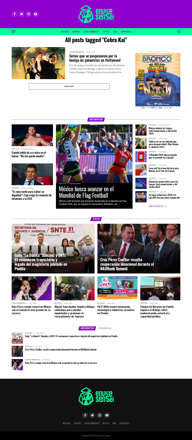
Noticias (65, 31)
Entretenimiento (91, 31)
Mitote (106, 31)
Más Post (69, 86)
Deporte (76, 31)
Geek (115, 31)
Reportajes (126, 31)
